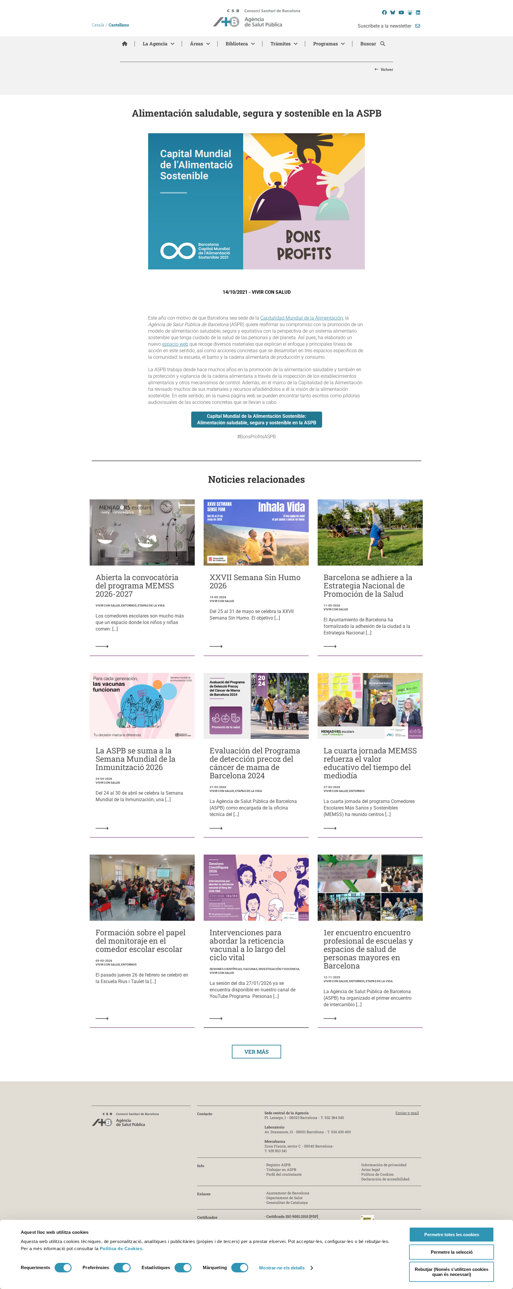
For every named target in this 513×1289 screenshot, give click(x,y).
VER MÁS (256, 1051)
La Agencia (155, 43)
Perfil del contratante (284, 1174)
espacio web (175, 344)
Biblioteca (237, 43)
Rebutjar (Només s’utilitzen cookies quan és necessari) (451, 1272)
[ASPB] (125, 1121)
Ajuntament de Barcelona (287, 1192)
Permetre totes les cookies (451, 1234)
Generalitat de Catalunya (287, 1202)
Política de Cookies (121, 1248)
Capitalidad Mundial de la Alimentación (301, 318)
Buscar (368, 43)
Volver (387, 69)
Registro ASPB (278, 1164)
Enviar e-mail (407, 1112)
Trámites (280, 43)
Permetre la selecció (452, 1252)
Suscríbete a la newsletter (385, 26)
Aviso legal (370, 1169)
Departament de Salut (284, 1197)
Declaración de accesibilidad (385, 1179)
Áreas (196, 43)
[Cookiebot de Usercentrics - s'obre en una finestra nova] (45, 1277)
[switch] (122, 1267)
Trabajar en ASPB (281, 1169)
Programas (325, 43)
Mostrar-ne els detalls (282, 1267)
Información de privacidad (383, 1164)
